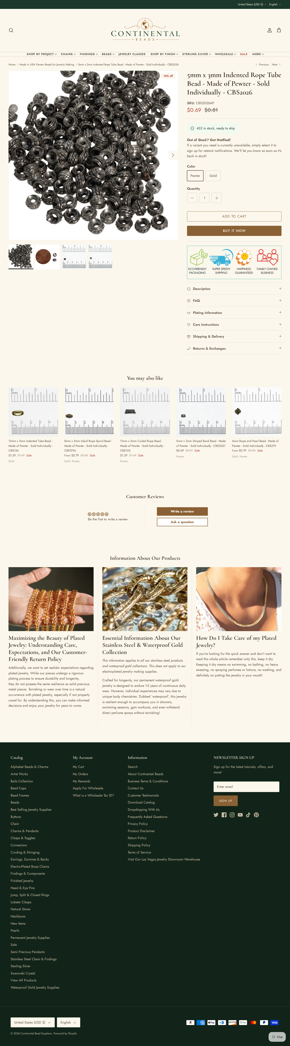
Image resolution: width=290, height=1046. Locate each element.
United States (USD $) (250, 4)
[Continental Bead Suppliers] (145, 30)
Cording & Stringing (25, 852)
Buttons (16, 816)
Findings (87, 54)
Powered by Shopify (65, 1033)
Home (11, 64)
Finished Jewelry (22, 880)
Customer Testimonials (143, 795)
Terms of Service (139, 852)
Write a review (182, 511)
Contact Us (135, 788)
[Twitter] (216, 814)
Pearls (15, 930)
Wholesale (224, 54)
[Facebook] (224, 814)
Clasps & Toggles (23, 837)
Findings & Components (28, 873)
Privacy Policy (138, 823)
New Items (18, 923)
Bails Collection (22, 781)
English (273, 4)
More (256, 54)
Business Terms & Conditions (148, 781)
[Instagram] (232, 814)
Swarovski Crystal (23, 973)
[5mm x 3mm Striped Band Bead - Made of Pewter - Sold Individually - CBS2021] (201, 411)
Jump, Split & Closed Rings (30, 894)
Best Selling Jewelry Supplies (31, 809)
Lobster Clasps (21, 902)
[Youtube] (240, 814)
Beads (107, 54)
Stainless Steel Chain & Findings (33, 959)
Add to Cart (234, 216)
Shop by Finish (163, 54)
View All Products (23, 980)
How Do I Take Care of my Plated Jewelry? (236, 641)
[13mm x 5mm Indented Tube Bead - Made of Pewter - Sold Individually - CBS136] (33, 411)
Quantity (193, 188)
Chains (67, 54)
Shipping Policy (139, 845)
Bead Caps (18, 788)
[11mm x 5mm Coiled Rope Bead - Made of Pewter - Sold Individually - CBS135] (145, 411)
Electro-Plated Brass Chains (30, 866)
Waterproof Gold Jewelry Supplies (35, 987)
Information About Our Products (145, 558)
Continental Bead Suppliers (36, 1033)
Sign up (225, 801)
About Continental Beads (145, 774)
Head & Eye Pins (23, 887)
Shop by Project (40, 54)
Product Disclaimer (141, 830)
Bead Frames (20, 795)
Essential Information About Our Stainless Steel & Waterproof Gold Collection (142, 645)
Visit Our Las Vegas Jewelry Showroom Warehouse (164, 859)
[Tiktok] (248, 814)
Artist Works (19, 774)
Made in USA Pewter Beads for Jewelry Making (47, 64)
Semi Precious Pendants (28, 951)
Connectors (19, 845)
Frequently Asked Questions (147, 816)
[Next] (173, 155)
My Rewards (81, 781)
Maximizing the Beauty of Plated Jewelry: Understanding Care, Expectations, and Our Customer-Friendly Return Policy (47, 648)
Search (133, 766)
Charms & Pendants (24, 830)
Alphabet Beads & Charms (29, 766)
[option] (93, 155)
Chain (15, 823)
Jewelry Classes (132, 54)
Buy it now (234, 230)
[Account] (268, 30)
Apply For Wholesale (88, 788)
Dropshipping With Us (143, 809)
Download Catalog (141, 802)
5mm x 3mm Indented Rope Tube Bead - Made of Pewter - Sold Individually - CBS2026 (128, 64)
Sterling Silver (195, 54)
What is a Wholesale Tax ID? (93, 795)
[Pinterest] (256, 814)
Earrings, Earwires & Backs (30, 859)
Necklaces (18, 916)
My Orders (80, 774)
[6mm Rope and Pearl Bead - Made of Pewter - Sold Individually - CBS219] (257, 411)
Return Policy (137, 837)
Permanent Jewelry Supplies (30, 937)
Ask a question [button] (182, 522)
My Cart (78, 766)
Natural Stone (20, 909)
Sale (244, 54)
